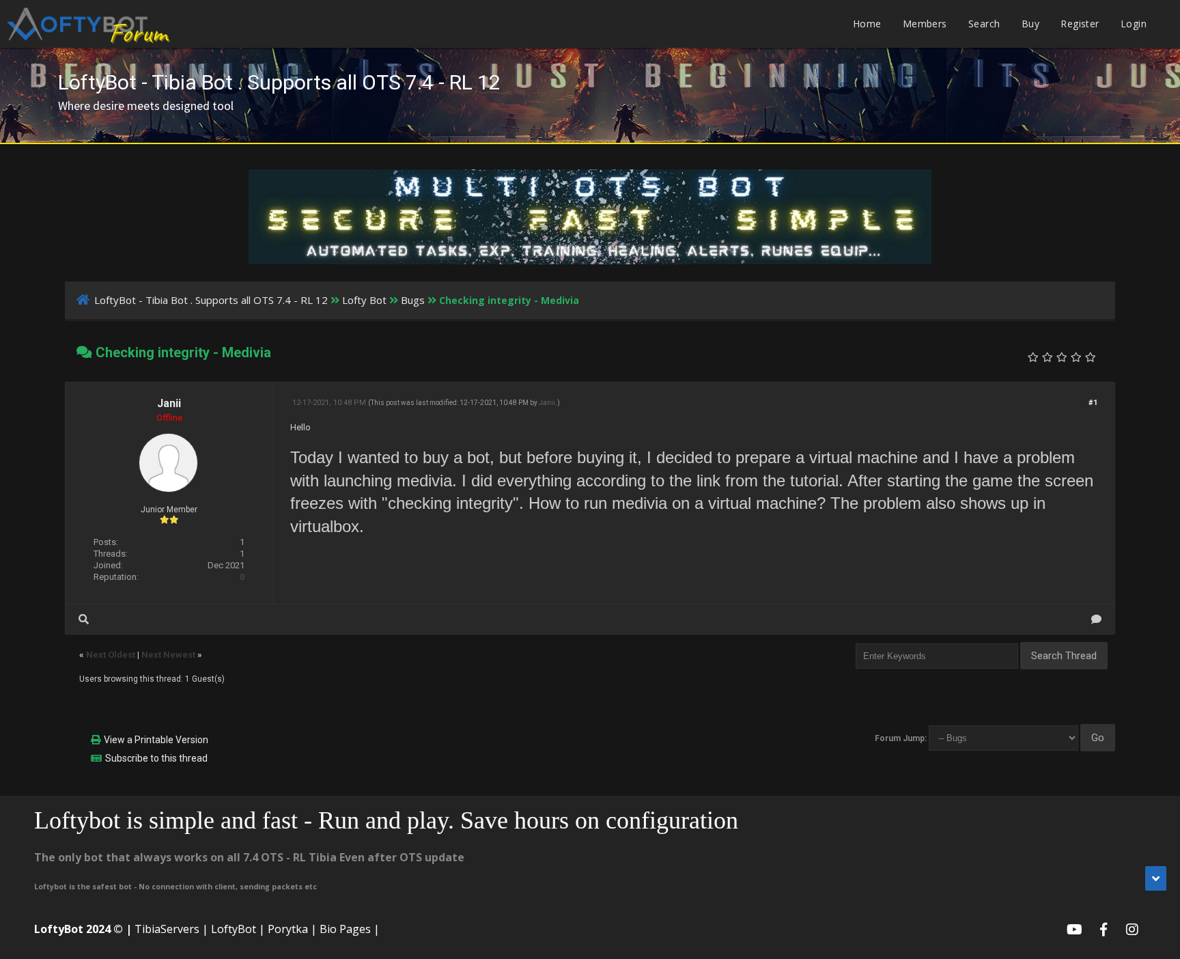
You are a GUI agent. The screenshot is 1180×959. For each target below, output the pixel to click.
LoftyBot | (238, 928)
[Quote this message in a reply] (1096, 619)
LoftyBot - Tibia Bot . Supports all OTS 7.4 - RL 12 (211, 300)
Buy (1030, 23)
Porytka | (292, 928)
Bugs (413, 300)
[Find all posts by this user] (84, 619)
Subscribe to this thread (156, 758)
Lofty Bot (364, 300)
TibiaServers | (171, 928)
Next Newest (168, 655)
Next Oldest (110, 655)
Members (925, 23)
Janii (169, 403)
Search (984, 23)
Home (867, 23)
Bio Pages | (350, 928)
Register (1079, 23)
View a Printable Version (156, 739)
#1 (1092, 402)
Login (1134, 23)
